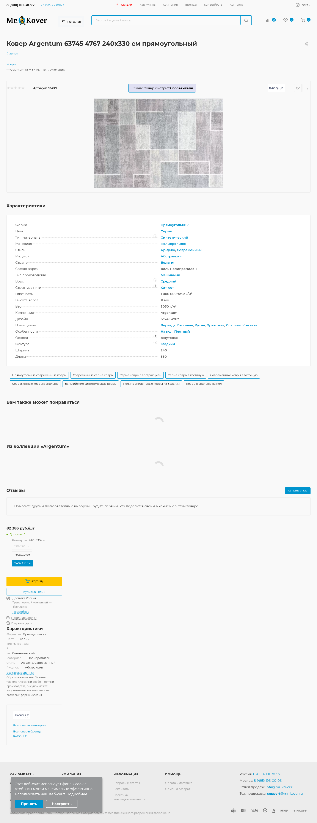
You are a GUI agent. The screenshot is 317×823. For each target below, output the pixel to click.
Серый (166, 231)
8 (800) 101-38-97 (20, 5)
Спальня (233, 325)
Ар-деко (168, 250)
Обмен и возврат (177, 789)
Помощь (173, 774)
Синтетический (174, 237)
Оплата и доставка (178, 783)
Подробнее (21, 611)
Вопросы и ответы (126, 783)
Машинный (170, 275)
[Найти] (245, 20)
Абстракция (171, 256)
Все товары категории (29, 725)
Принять (29, 804)
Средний (168, 281)
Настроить (62, 804)
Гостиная (185, 325)
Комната (249, 325)
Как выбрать (22, 774)
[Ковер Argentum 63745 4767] (158, 143)
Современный (189, 250)
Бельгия (168, 262)
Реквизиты (121, 789)
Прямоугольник (174, 225)
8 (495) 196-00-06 (268, 780)
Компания (71, 774)
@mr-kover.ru (280, 787)
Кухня (200, 325)
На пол (167, 331)
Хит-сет (167, 287)
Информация (126, 774)
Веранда (168, 325)
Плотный (182, 331)
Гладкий (168, 344)
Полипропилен (174, 244)
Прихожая (215, 325)
